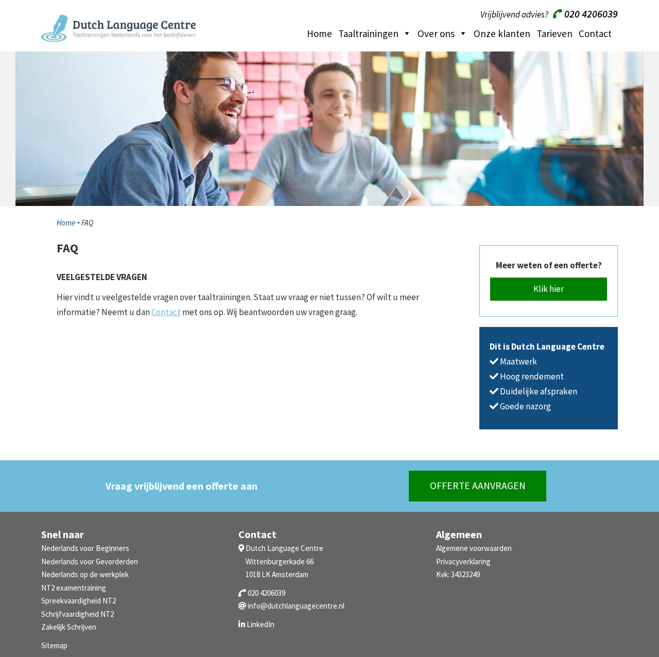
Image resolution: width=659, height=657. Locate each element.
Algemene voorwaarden (474, 548)
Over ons (436, 33)
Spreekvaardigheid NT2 (78, 601)
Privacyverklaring (463, 561)
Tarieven (554, 33)
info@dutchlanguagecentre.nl (296, 606)
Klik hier (548, 289)
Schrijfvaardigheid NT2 (77, 614)
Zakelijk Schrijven (68, 627)
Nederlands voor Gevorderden (89, 561)
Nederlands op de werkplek (85, 574)
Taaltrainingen (368, 33)
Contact (595, 33)
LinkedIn (260, 624)
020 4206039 (590, 13)
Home (319, 33)
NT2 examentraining (73, 588)
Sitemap (54, 645)
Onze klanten (502, 33)
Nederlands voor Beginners (85, 548)
